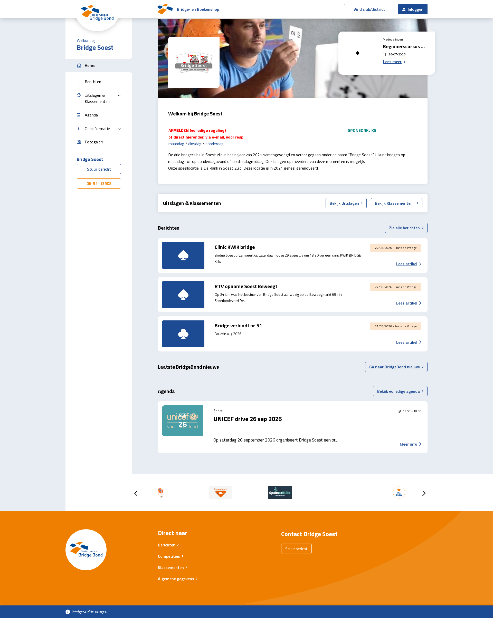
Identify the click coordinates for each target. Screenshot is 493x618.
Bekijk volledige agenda (398, 391)
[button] (98, 65)
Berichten (166, 545)
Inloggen (415, 9)
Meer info (408, 444)
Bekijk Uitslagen (344, 203)
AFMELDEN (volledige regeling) (197, 130)
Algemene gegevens (176, 579)
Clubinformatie (97, 128)
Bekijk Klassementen (394, 203)
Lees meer (392, 61)
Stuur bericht (99, 169)
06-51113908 (99, 183)
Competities (169, 556)
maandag (176, 144)
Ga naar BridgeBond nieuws (394, 367)
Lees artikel (406, 264)
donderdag (214, 144)
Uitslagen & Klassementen (97, 98)
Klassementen (171, 567)
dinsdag (195, 144)
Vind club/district (369, 9)
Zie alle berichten (404, 228)
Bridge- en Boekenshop (198, 9)
